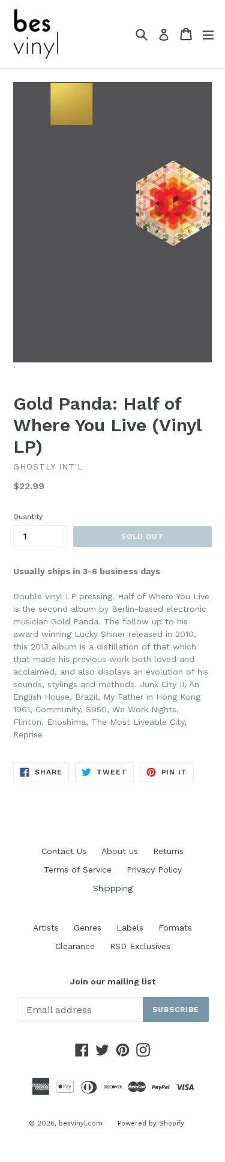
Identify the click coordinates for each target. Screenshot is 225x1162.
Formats (175, 927)
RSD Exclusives (140, 946)
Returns (168, 851)
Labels (129, 927)
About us (119, 851)
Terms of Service (78, 869)
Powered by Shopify (151, 1123)
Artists (46, 927)
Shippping (113, 888)
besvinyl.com (81, 1123)
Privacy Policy (154, 869)
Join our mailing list (112, 981)
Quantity (28, 517)
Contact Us (63, 851)
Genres (87, 927)
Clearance (75, 946)
